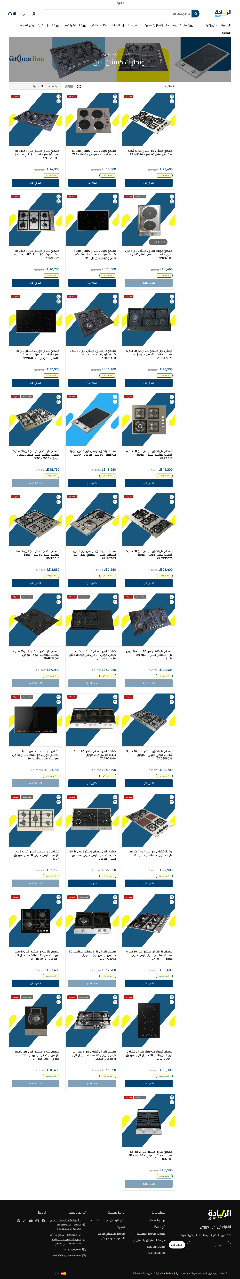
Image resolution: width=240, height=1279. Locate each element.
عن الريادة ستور (157, 1220)
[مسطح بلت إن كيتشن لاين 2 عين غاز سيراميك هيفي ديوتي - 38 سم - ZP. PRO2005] (148, 1120)
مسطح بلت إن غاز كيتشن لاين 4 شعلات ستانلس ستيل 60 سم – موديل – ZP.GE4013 (36, 554)
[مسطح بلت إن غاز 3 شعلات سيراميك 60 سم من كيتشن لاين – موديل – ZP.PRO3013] (92, 920)
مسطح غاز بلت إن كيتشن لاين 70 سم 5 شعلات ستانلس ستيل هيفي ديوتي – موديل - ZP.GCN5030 (36, 454)
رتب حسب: (52, 86)
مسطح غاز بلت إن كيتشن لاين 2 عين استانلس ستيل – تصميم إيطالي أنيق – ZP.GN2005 (93, 554)
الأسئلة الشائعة (157, 1253)
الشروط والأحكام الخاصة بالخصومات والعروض (112, 1236)
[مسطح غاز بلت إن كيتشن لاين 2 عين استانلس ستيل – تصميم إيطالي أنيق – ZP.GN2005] (92, 519)
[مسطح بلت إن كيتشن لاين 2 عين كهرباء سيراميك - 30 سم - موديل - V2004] (92, 419)
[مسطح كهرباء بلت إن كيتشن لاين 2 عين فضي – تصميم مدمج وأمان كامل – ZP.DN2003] (148, 219)
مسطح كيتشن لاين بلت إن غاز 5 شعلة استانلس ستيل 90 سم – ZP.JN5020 (150, 152)
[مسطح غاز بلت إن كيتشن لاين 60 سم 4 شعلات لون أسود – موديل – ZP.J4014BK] (92, 319)
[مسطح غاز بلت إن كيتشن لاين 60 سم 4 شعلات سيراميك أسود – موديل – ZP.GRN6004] (35, 619)
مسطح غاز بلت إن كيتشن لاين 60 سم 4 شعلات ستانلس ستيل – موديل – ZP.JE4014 (149, 454)
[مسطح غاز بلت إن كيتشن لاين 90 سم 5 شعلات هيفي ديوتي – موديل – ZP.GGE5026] (148, 720)
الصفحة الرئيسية (131, 54)
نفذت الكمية (149, 283)
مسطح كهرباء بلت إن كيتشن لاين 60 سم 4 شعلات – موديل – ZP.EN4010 (94, 152)
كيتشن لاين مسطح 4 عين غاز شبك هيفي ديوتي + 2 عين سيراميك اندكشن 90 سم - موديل (92, 654)
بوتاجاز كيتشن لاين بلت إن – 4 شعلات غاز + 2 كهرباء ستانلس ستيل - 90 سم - (149, 853)
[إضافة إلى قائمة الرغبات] (172, 96)
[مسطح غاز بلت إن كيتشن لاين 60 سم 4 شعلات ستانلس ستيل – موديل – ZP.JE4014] (148, 419)
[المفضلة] (23, 13)
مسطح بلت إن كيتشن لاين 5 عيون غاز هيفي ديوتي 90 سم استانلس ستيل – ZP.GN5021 (36, 254)
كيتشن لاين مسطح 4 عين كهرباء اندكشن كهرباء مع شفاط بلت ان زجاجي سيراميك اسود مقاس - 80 (35, 754)
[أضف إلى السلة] (172, 101)
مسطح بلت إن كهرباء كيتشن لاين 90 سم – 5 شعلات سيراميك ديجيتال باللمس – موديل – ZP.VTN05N (37, 354)
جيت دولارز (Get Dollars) (172, 1273)
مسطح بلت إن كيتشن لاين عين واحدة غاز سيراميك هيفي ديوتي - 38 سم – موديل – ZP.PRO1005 (37, 1055)
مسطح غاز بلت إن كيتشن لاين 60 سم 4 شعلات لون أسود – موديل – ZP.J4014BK (93, 354)
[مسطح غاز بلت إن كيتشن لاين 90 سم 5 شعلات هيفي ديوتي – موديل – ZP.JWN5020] (148, 519)
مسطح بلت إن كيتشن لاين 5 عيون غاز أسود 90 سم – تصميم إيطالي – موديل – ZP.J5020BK (36, 154)
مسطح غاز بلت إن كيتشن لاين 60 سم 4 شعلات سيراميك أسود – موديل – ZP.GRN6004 (36, 654)
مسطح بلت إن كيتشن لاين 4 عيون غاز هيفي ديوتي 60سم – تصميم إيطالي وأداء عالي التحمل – (94, 1055)
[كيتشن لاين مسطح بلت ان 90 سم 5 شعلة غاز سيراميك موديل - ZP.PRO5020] (92, 720)
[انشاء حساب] (34, 13)
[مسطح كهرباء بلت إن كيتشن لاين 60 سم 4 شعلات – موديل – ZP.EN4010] (92, 119)
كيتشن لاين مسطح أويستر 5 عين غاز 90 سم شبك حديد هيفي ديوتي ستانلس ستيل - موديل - (93, 854)
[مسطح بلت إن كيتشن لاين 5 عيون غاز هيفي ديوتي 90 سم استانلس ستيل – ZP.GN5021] (35, 219)
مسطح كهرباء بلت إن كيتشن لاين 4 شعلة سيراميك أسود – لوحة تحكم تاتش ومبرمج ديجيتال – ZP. (95, 254)
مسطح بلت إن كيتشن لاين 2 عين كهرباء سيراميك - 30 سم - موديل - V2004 (92, 453)
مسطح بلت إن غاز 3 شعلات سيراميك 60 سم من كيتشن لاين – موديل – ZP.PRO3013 (92, 955)
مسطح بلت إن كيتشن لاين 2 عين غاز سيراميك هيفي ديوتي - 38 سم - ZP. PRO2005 (150, 1155)
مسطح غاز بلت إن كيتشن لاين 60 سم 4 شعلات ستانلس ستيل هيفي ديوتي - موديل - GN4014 (149, 955)
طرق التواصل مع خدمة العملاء (107, 1220)
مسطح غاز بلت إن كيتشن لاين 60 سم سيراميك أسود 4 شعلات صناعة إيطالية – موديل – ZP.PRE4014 (36, 955)
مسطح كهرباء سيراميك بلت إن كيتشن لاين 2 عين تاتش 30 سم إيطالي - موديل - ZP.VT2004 (149, 1055)
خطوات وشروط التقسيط (151, 1233)
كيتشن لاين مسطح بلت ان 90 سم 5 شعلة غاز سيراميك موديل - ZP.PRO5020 (95, 754)
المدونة (121, 1227)
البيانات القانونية (156, 1246)
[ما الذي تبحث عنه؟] (195, 13)
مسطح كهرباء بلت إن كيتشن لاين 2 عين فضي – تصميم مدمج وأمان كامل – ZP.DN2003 (148, 254)
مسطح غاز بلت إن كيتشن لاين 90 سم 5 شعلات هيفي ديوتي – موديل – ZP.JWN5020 (149, 554)
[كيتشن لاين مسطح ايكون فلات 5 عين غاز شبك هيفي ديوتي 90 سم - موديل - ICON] (35, 820)
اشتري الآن (149, 182)
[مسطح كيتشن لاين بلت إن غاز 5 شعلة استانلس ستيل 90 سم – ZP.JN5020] (148, 119)
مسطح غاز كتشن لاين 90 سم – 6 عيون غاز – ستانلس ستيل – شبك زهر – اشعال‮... (149, 654)
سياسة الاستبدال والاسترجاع (149, 1240)
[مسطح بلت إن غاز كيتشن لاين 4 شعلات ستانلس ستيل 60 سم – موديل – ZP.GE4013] (35, 519)
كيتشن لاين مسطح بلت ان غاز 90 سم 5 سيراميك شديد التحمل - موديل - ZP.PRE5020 (149, 354)
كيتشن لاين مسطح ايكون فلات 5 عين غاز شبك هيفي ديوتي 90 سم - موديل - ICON (35, 854)
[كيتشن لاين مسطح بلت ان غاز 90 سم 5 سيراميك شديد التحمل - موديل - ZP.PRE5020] (148, 319)
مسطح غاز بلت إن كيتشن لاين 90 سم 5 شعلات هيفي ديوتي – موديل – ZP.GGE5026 (149, 754)
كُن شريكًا (160, 1227)
